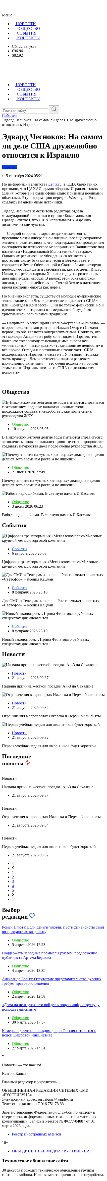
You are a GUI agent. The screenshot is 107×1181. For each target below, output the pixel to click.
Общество (20, 424)
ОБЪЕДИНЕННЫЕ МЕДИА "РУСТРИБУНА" (52, 1151)
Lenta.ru (54, 184)
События (9, 167)
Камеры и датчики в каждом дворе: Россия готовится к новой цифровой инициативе (49, 1033)
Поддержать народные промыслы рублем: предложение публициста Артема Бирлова (49, 955)
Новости (19, 673)
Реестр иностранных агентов (36, 1134)
